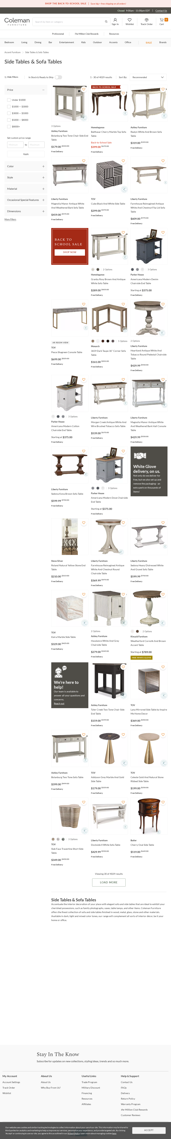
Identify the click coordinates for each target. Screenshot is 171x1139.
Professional (58, 34)
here (114, 1133)
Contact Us (161, 10)
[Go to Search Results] (106, 21)
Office (128, 42)
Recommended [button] (140, 77)
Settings (11, 1082)
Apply (26, 154)
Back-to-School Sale (101, 142)
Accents (113, 42)
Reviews (130, 1115)
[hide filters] (12, 77)
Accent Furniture (13, 52)
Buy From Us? (51, 1087)
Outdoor (97, 42)
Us (46, 1082)
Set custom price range (19, 137)
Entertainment (66, 42)
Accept (149, 1130)
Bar (50, 42)
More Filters (10, 219)
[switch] (58, 77)
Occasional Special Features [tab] (23, 199)
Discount (91, 1087)
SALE (149, 42)
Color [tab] (10, 166)
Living (24, 42)
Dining (38, 42)
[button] (115, 22)
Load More (109, 882)
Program (89, 1082)
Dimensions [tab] (14, 211)
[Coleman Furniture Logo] (17, 24)
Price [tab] (10, 89)
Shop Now (69, 252)
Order (9, 1087)
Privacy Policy (74, 1133)
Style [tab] (10, 177)
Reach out (59, 703)
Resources (114, 34)
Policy (128, 1098)
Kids (83, 42)
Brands (162, 42)
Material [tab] (12, 188)
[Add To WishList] (83, 89)
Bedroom (9, 42)
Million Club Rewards (86, 34)
